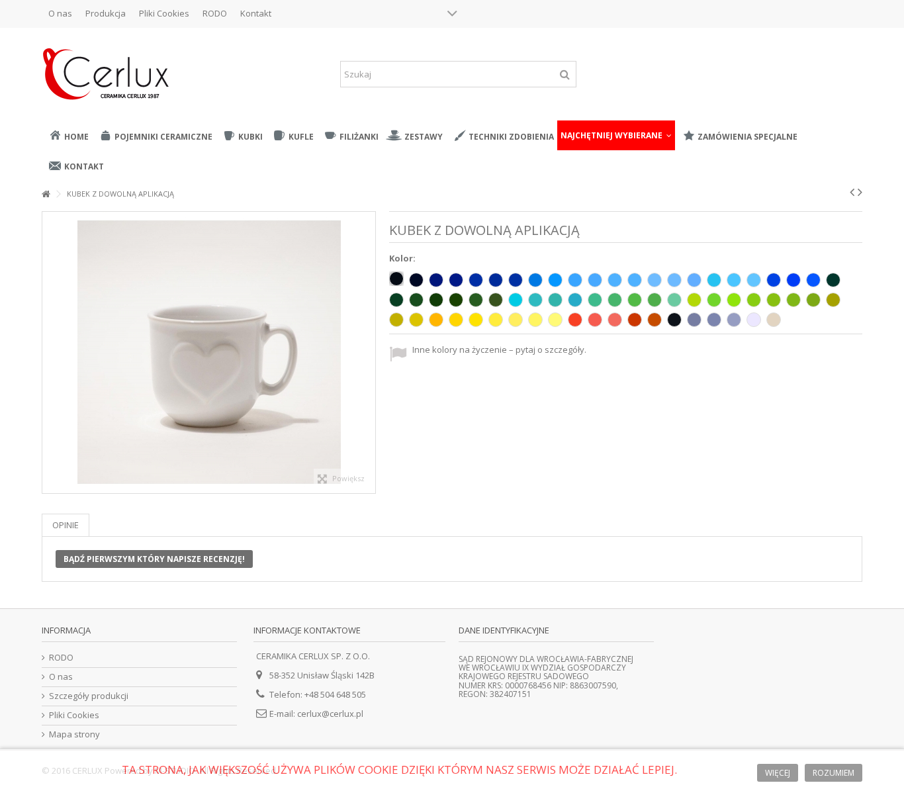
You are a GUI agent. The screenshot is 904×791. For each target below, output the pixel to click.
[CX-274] (495, 319)
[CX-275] (515, 319)
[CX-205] (753, 280)
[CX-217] (654, 280)
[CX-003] (416, 280)
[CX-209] (436, 280)
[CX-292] (714, 319)
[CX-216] (615, 280)
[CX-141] (714, 300)
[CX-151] (476, 300)
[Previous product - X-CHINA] (852, 192)
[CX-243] (615, 319)
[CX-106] (436, 300)
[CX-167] (416, 319)
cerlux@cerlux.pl (330, 714)
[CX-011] (456, 319)
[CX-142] (674, 300)
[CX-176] (416, 300)
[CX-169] (833, 300)
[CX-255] (793, 280)
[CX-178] (833, 280)
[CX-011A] (476, 319)
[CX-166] (813, 300)
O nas (60, 13)
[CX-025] (654, 319)
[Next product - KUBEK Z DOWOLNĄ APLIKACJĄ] (860, 192)
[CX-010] (753, 319)
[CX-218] (674, 280)
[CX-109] (436, 319)
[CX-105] (515, 280)
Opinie (65, 525)
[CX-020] (773, 319)
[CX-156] (515, 300)
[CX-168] (396, 319)
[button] (616, 135)
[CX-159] (694, 300)
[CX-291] (734, 319)
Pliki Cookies (164, 13)
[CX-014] (535, 280)
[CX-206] (476, 280)
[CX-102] (674, 319)
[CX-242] (595, 319)
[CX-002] (396, 278)
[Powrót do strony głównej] (46, 194)
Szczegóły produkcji (88, 696)
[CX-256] (773, 280)
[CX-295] (634, 319)
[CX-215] (575, 280)
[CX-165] (793, 300)
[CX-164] (773, 300)
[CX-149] (456, 300)
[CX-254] (813, 280)
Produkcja (105, 13)
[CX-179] (654, 300)
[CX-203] (714, 280)
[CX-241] (575, 319)
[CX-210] (456, 280)
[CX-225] (495, 280)
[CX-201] (634, 280)
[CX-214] (555, 280)
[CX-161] (634, 300)
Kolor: (403, 258)
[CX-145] (615, 300)
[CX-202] (595, 280)
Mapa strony (74, 734)
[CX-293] (694, 319)
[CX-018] (734, 300)
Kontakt (255, 13)
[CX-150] (495, 300)
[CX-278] (555, 319)
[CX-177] (396, 300)
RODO (215, 13)
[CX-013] (555, 300)
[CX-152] (535, 300)
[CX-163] (753, 300)
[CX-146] (595, 300)
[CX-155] (575, 300)
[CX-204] (734, 280)
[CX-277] (535, 319)
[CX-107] (694, 280)
